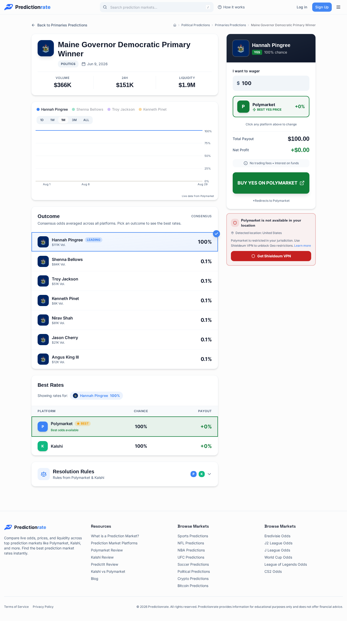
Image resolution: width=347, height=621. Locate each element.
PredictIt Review (104, 564)
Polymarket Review (107, 550)
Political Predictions (195, 25)
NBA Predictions (191, 550)
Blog (94, 578)
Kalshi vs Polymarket (108, 571)
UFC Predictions (191, 557)
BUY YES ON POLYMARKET (267, 183)
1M (63, 120)
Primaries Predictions (230, 25)
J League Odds (277, 550)
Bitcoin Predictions (193, 585)
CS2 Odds (273, 571)
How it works (234, 7)
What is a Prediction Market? (115, 536)
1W (52, 120)
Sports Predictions (193, 536)
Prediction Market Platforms (114, 543)
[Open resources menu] (338, 7)
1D (42, 120)
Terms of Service (16, 607)
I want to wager (246, 71)
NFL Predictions (191, 543)
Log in (302, 7)
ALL (86, 120)
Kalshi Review (102, 557)
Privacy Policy (43, 607)
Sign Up (322, 7)
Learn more (302, 245)
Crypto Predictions (193, 578)
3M (74, 120)
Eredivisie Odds (277, 536)
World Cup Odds (278, 557)
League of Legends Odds (285, 564)
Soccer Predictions (193, 564)
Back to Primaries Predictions (62, 25)
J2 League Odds (278, 543)
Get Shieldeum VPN (274, 256)
